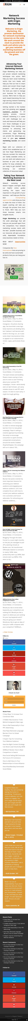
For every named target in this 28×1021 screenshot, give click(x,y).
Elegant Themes (17, 1016)
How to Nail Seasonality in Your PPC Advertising (12, 367)
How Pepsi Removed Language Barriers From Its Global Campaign (13, 418)
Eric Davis (8, 319)
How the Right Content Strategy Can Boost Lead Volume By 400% (12, 530)
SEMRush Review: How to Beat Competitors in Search (10, 600)
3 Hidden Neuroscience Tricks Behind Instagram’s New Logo (12, 316)
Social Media (7, 321)
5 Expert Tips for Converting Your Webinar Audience (14, 471)
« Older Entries (8, 632)
